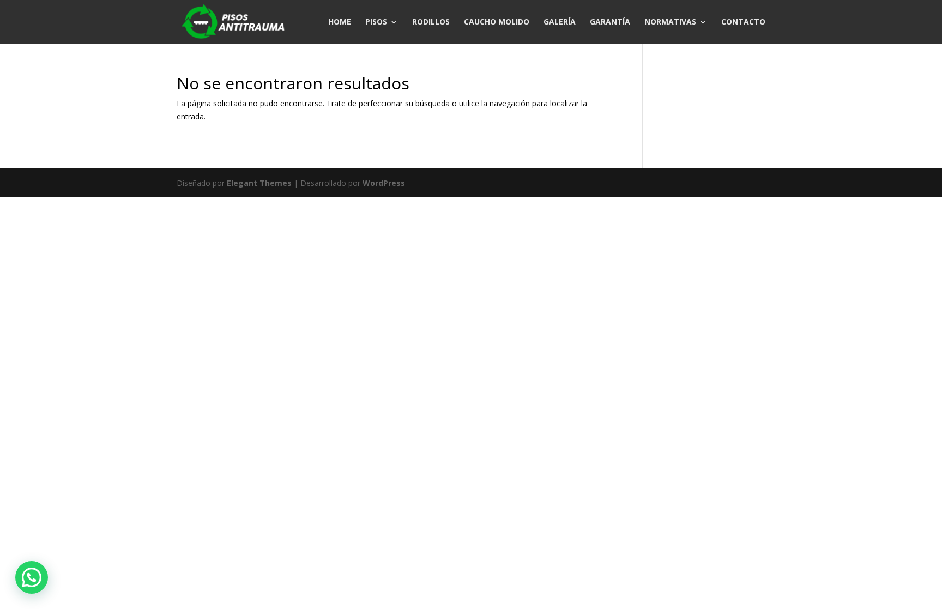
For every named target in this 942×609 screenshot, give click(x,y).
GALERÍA (560, 22)
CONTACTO (743, 22)
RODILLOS (431, 22)
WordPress (384, 183)
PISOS (376, 22)
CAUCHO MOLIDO (496, 22)
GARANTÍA (610, 22)
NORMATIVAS (670, 22)
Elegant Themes (259, 183)
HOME (339, 22)
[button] (31, 577)
